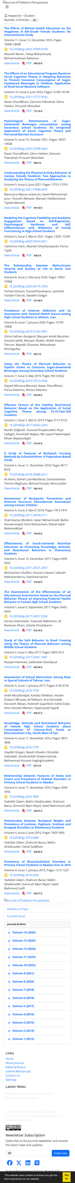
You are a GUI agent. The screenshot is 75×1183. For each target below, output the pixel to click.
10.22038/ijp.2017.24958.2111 (28, 515)
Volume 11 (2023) (24, 957)
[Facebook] (10, 1164)
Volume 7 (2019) (23, 990)
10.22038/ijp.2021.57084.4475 (28, 189)
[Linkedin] (28, 1164)
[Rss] (37, 1164)
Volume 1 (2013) (23, 1039)
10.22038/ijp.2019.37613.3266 (28, 381)
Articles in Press (17, 909)
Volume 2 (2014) (23, 1031)
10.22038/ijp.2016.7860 (24, 797)
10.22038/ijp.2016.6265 (24, 875)
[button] (40, 1179)
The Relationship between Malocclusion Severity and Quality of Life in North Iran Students (37, 269)
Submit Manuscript (18, 1071)
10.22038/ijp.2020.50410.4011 (28, 241)
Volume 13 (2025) (24, 940)
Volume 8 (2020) (23, 981)
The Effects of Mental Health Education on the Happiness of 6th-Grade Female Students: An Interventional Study (37, 31)
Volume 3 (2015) (23, 1022)
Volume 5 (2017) (23, 1006)
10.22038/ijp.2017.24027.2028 (28, 616)
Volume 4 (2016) (23, 1014)
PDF (34, 63)
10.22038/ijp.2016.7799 (24, 690)
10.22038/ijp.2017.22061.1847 (28, 657)
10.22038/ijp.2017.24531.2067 (28, 568)
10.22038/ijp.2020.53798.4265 (28, 149)
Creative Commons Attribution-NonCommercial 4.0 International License (33, 1116)
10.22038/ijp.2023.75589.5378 (28, 49)
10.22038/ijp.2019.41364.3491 (28, 331)
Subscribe (60, 1153)
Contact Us (13, 1075)
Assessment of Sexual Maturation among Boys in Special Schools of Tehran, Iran (37, 678)
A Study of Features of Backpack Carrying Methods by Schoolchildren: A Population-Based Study (37, 456)
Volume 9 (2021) (23, 973)
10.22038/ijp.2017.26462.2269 (28, 425)
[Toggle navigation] (36, 7)
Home (10, 1059)
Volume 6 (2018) (23, 998)
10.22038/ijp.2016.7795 (24, 747)
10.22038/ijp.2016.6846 (24, 837)
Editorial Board (15, 1067)
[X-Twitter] (19, 1164)
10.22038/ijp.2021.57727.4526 (28, 97)
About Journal (15, 1063)
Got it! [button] (67, 1177)
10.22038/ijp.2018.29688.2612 (28, 474)
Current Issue (16, 916)
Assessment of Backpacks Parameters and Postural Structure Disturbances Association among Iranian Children (37, 502)
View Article (11, 63)
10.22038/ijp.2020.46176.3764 (28, 286)
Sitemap (11, 1080)
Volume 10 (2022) (24, 965)
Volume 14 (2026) (24, 932)
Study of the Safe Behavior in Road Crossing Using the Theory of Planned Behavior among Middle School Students (37, 643)
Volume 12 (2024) (24, 949)
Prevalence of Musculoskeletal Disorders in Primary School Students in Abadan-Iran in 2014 (37, 863)
